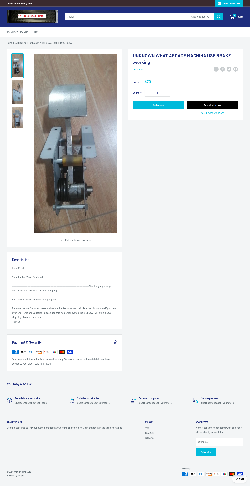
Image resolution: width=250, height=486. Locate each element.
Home (9, 43)
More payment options (212, 112)
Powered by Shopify (15, 475)
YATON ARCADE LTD (17, 31)
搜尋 (147, 427)
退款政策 (149, 437)
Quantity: (138, 92)
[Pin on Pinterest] (222, 69)
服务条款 (149, 432)
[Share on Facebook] (216, 69)
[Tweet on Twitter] (229, 69)
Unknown (138, 69)
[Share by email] (235, 69)
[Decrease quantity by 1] (148, 92)
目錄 (36, 31)
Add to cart (158, 105)
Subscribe (206, 452)
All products (20, 43)
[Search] (218, 16)
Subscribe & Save (231, 3)
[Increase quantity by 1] (166, 92)
